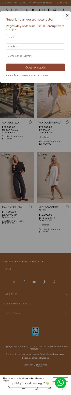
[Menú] (23, 388)
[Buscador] (36, 388)
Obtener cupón (35, 67)
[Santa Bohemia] (9, 387)
